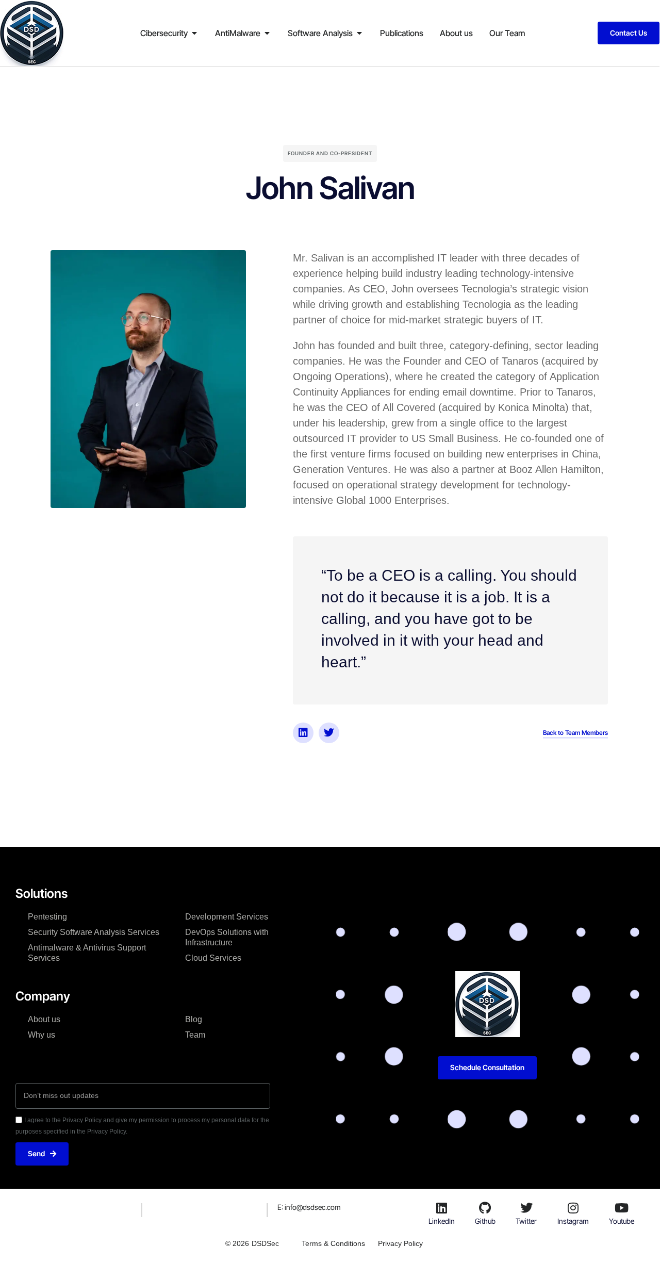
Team (195, 1034)
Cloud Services (213, 958)
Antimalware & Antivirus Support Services (87, 952)
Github (485, 1221)
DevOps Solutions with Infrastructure (227, 937)
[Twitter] (329, 733)
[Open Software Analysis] (359, 33)
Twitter (526, 1221)
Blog (193, 1019)
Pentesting (47, 916)
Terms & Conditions (333, 1243)
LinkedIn (441, 1221)
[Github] (485, 1208)
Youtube (621, 1221)
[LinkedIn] (441, 1208)
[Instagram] (573, 1208)
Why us (41, 1034)
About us (44, 1019)
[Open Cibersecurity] (194, 33)
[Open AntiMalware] (267, 33)
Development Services (226, 916)
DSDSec (265, 1243)
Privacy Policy (400, 1243)
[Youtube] (622, 1208)
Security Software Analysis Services (93, 932)
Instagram (573, 1221)
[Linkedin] (303, 733)
